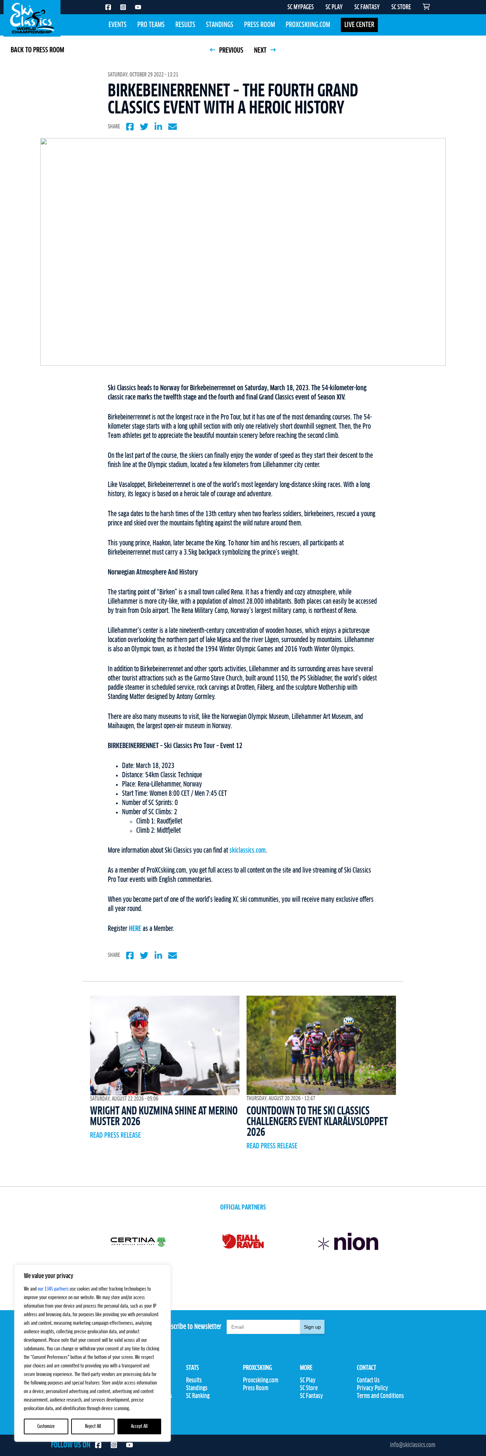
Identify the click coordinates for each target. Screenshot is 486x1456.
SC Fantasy (311, 1396)
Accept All (139, 1426)
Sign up (312, 1327)
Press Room (259, 24)
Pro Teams (151, 24)
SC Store (309, 1388)
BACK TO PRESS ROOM (37, 50)
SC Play (308, 1380)
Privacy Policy (372, 1388)
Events (118, 24)
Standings (219, 24)
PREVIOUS (230, 50)
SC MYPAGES (300, 7)
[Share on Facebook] (130, 126)
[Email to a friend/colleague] (172, 126)
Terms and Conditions (380, 1396)
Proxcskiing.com (308, 24)
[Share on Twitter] (144, 126)
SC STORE (401, 7)
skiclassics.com (247, 850)
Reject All (93, 1426)
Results (185, 24)
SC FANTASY (367, 7)
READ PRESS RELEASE (115, 1135)
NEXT (261, 50)
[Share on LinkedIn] (158, 126)
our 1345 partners (53, 1289)
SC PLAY (334, 7)
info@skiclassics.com (412, 1445)
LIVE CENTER (359, 24)
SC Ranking (198, 1396)
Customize (46, 1426)
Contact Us (368, 1380)
